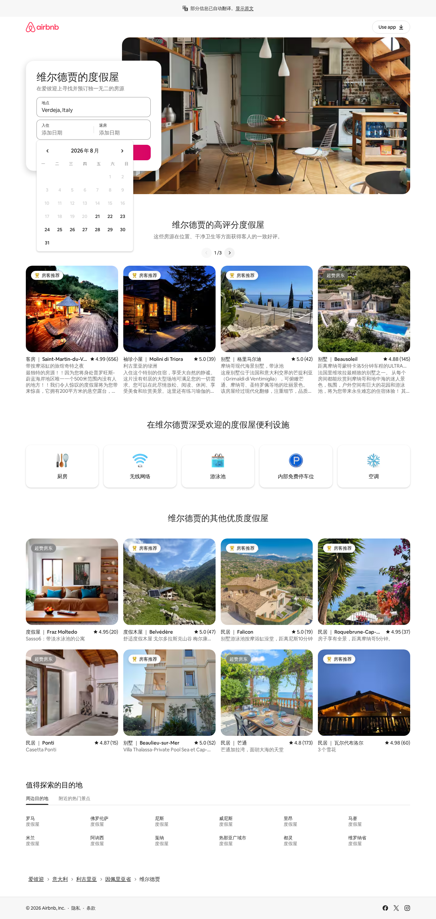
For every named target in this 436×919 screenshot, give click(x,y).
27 (84, 229)
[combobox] (94, 110)
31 (47, 243)
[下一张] (229, 253)
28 (97, 229)
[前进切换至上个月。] (48, 151)
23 (122, 216)
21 (97, 216)
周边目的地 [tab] (37, 798)
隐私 (75, 908)
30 (123, 229)
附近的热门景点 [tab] (74, 798)
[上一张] (206, 253)
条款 (91, 908)
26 (72, 229)
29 (110, 229)
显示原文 (245, 8)
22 (110, 216)
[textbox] (65, 132)
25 (59, 229)
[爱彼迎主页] (42, 27)
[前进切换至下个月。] (122, 151)
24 (47, 229)
